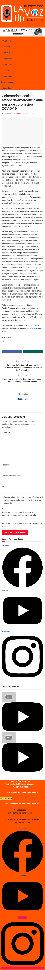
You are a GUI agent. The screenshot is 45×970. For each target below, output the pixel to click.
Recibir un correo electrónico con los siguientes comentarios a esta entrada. (19, 513)
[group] (22, 712)
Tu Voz (7, 47)
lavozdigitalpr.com (22, 822)
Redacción (17, 113)
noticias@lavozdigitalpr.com (20, 813)
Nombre (6, 465)
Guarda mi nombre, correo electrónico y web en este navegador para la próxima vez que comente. (23, 500)
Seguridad (6, 65)
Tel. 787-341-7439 (20, 787)
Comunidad (7, 76)
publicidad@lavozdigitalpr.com (23, 784)
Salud (6, 70)
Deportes (7, 88)
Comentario (8, 432)
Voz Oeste (6, 41)
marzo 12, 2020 (30, 113)
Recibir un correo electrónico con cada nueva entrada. (22, 524)
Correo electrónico (11, 476)
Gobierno (7, 59)
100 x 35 (6, 53)
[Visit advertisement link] (22, 32)
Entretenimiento (8, 82)
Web (4, 486)
